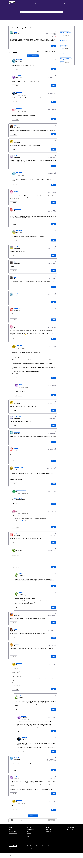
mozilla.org (22, 845)
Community (33, 3)
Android (29, 833)
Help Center (48, 829)
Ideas (18, 3)
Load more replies (32, 815)
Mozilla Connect (12, 3)
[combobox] (41, 12)
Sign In (71, 3)
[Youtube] (72, 829)
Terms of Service (30, 845)
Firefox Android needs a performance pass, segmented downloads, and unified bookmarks (66, 32)
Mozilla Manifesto (12, 831)
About (10, 829)
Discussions (25, 3)
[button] (11, 46)
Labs (40, 3)
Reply (53, 46)
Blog (28, 836)
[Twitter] (67, 829)
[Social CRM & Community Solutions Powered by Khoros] (71, 855)
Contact (49, 845)
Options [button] (55, 32)
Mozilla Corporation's (14, 848)
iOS (28, 831)
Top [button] (10, 855)
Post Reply (51, 820)
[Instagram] (70, 829)
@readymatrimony (17, 515)
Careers (10, 834)
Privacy (37, 845)
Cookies (43, 845)
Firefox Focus (30, 834)
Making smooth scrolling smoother (66, 51)
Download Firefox (31, 829)
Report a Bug (48, 831)
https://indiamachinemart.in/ (19, 498)
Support (65, 3)
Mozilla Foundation (13, 833)
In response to (21, 62)
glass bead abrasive (21, 520)
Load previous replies (32, 55)
